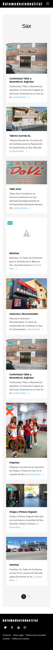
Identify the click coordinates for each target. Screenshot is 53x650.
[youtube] (18, 627)
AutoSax (14, 564)
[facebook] (12, 627)
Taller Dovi (15, 189)
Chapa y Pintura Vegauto (23, 512)
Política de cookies (20, 638)
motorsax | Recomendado (23, 314)
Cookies (6, 638)
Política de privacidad (36, 635)
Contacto (7, 635)
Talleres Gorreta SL (20, 135)
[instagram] (25, 627)
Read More (20, 97)
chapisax (14, 462)
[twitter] (5, 627)
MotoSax (14, 253)
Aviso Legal (18, 635)
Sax (10, 48)
